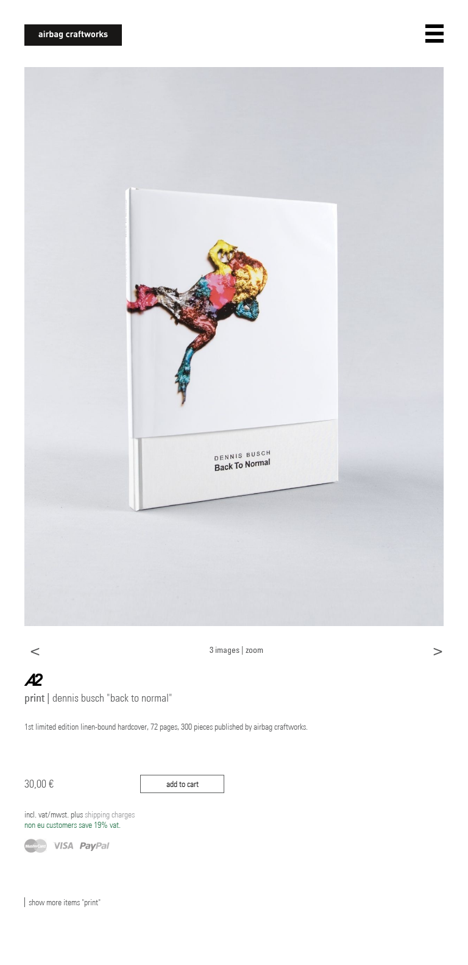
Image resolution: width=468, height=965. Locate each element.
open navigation (434, 33)
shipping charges (79, 820)
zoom (254, 649)
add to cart (182, 784)
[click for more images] (234, 346)
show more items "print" (65, 902)
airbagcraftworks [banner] (73, 35)
